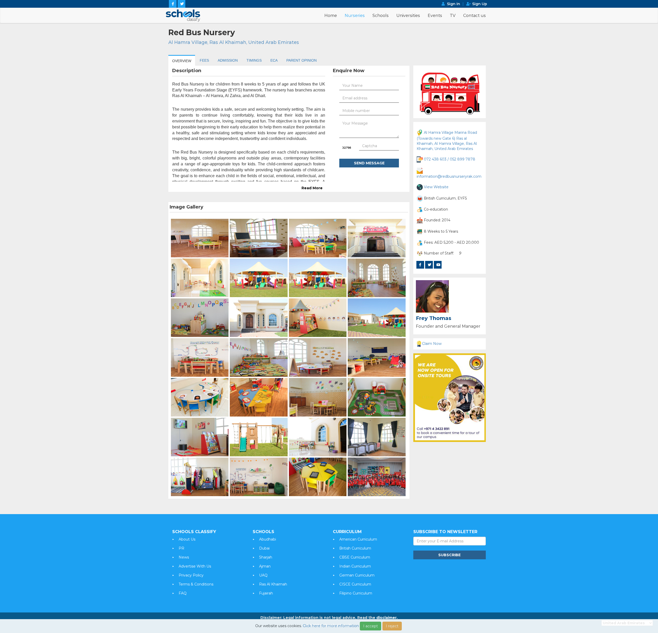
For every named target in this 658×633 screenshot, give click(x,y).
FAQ (183, 593)
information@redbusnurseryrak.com (449, 176)
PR (181, 548)
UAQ (263, 575)
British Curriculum (355, 548)
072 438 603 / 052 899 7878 (449, 159)
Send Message (369, 163)
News (184, 557)
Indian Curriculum (355, 566)
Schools (380, 15)
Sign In (453, 4)
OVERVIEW (181, 61)
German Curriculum (356, 575)
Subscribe (449, 555)
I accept (370, 626)
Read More (312, 188)
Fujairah (266, 593)
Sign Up (479, 4)
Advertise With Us (195, 566)
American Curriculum (358, 539)
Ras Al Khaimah (273, 584)
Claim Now (432, 343)
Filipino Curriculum (355, 593)
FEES (204, 60)
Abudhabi (267, 539)
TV (452, 15)
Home (330, 15)
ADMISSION (228, 60)
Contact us (474, 15)
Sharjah (265, 557)
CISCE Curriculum (355, 584)
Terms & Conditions (196, 584)
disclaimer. (387, 617)
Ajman (265, 566)
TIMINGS (254, 60)
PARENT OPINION (301, 60)
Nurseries (355, 15)
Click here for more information (331, 625)
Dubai (264, 548)
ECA (274, 60)
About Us (187, 539)
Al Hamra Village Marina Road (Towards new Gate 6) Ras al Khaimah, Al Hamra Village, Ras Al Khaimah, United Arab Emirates (447, 140)
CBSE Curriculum (354, 557)
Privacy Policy (191, 575)
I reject (392, 626)
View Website (436, 187)
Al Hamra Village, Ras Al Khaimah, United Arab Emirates (233, 42)
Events (435, 15)
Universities (408, 15)
